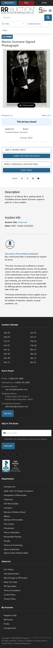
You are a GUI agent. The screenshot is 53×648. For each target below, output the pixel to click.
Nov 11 (7, 349)
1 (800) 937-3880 (15, 378)
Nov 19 (7, 354)
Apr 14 (33, 358)
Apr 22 (33, 362)
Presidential (9, 528)
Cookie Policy (9, 595)
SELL (26, 3)
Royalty (7, 541)
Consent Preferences (22, 643)
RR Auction (24, 638)
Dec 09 (7, 358)
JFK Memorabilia (11, 504)
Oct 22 (7, 345)
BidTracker (8, 620)
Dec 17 (7, 362)
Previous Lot (7, 115)
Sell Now (7, 413)
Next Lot (45, 115)
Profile (6, 624)
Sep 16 (7, 333)
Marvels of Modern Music (15, 512)
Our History (9, 569)
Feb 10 (33, 341)
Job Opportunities (11, 574)
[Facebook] (22, 178)
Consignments (10, 628)
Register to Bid (10, 615)
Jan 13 (33, 333)
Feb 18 (33, 345)
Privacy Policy (10, 599)
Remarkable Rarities (12, 537)
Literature (8, 508)
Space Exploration (11, 549)
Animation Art (9, 487)
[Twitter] (27, 178)
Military (7, 516)
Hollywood (22, 222)
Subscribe (8, 446)
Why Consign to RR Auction (15, 578)
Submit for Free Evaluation (26, 156)
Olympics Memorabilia (13, 520)
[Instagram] (32, 178)
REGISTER (8, 3)
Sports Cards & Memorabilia (16, 553)
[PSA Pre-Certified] (10, 244)
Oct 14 (7, 341)
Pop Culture (9, 524)
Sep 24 (7, 337)
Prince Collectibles (12, 532)
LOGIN (44, 3)
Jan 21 (33, 337)
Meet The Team (10, 582)
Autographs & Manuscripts (15, 495)
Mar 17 (33, 349)
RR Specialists (10, 586)
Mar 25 (33, 354)
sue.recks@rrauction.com (16, 389)
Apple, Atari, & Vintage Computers (18, 491)
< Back (4, 30)
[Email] (38, 178)
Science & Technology (13, 545)
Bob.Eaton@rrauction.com (16, 406)
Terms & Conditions (12, 590)
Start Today (26, 170)
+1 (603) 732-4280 (21, 382)
